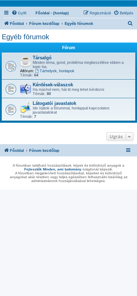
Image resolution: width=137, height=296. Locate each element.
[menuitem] (19, 13)
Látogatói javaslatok (54, 103)
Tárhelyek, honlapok (57, 71)
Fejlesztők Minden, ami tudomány (52, 169)
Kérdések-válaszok (53, 84)
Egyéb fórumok (25, 37)
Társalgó (42, 57)
